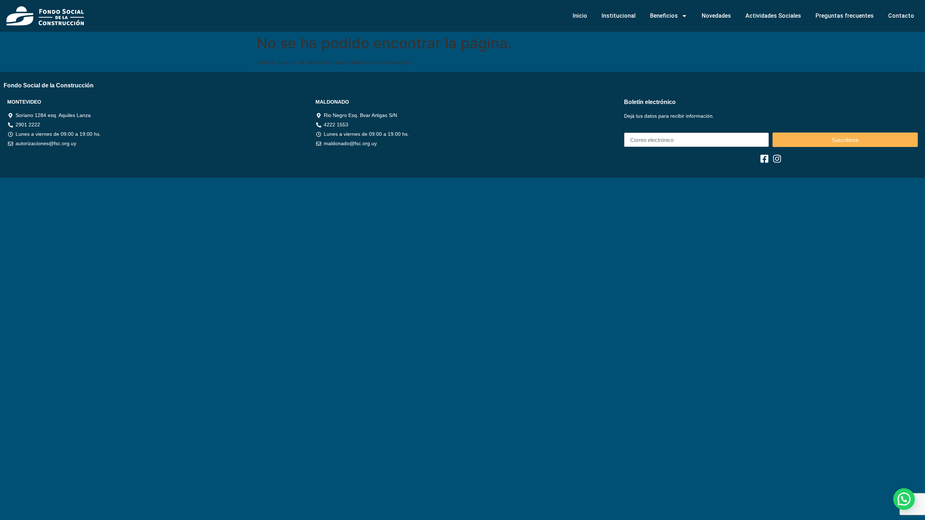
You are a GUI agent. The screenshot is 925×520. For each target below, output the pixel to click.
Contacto (901, 15)
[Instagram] (777, 158)
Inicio (580, 15)
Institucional (619, 15)
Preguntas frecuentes (845, 15)
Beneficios (664, 15)
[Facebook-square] (764, 158)
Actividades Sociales (773, 15)
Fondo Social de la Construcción (49, 85)
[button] (904, 499)
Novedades (716, 15)
